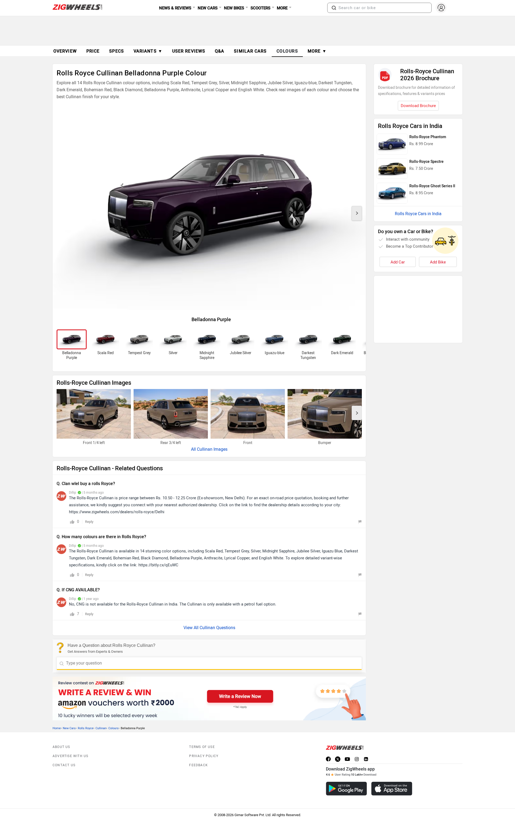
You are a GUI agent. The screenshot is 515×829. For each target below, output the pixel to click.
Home (57, 728)
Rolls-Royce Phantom (427, 137)
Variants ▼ (148, 51)
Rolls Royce (85, 728)
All (194, 449)
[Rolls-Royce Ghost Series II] (392, 193)
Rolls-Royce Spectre (426, 161)
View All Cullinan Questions (209, 627)
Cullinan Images (212, 449)
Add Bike (438, 262)
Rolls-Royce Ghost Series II (432, 186)
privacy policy (203, 756)
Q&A (219, 51)
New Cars (69, 728)
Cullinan (100, 728)
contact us (64, 765)
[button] (334, 8)
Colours (113, 728)
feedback (198, 765)
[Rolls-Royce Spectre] (392, 168)
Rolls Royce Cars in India (418, 213)
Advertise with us (70, 756)
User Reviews (188, 51)
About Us (61, 747)
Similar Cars (250, 51)
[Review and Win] (209, 698)
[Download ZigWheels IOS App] (391, 788)
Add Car (398, 262)
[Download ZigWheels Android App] (346, 788)
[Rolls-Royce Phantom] (392, 144)
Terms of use (202, 747)
